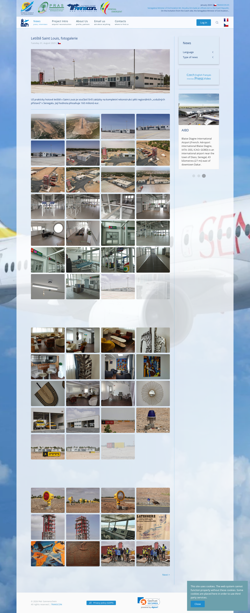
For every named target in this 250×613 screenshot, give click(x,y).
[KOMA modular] (199, 128)
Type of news (190, 57)
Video (207, 78)
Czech (191, 75)
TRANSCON (56, 604)
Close (198, 604)
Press (198, 78)
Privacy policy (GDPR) (103, 602)
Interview (190, 79)
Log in (203, 22)
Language (188, 52)
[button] (148, 603)
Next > (166, 574)
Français (207, 74)
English (198, 74)
